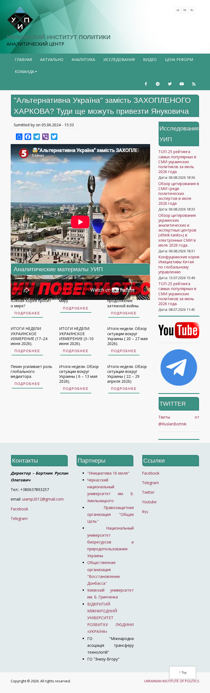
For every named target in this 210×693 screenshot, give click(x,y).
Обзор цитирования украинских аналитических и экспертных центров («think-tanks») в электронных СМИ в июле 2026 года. (177, 230)
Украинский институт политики (58, 37)
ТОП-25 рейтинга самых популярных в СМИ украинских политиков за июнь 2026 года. (177, 293)
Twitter (148, 492)
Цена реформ (179, 59)
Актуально (51, 59)
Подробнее (27, 313)
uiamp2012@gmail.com (43, 499)
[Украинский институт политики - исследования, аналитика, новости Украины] (20, 20)
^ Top (182, 672)
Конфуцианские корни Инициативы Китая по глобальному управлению (178, 264)
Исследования (119, 59)
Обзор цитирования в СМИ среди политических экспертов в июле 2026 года (178, 193)
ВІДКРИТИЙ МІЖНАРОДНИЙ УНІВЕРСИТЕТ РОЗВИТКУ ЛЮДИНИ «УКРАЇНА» (110, 617)
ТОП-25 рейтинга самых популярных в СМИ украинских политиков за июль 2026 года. (177, 161)
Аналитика (83, 59)
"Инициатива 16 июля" (108, 473)
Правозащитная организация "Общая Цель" (110, 514)
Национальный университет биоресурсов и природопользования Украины (110, 541)
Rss (145, 511)
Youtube (149, 501)
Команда (26, 73)
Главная (23, 59)
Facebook (19, 508)
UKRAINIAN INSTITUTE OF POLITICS (171, 681)
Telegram (19, 518)
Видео (150, 59)
